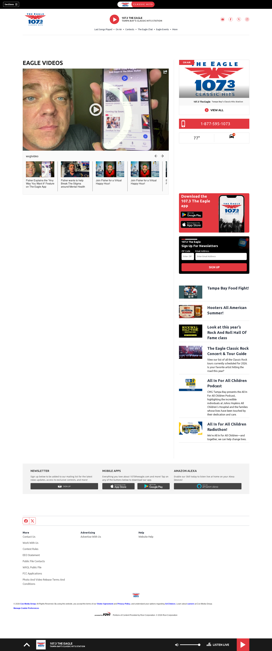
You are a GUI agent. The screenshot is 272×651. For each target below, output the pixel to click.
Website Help (146, 536)
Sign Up (214, 267)
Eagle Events (162, 29)
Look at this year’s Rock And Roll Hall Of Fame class (227, 332)
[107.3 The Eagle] (136, 4)
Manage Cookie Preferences (26, 608)
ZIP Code (185, 251)
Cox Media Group (28, 604)
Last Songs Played (103, 29)
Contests (129, 29)
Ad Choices (170, 604)
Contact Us (29, 536)
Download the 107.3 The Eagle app (195, 201)
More (175, 29)
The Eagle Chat (145, 29)
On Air (119, 29)
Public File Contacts (34, 561)
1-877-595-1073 (215, 123)
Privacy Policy (123, 604)
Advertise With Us (91, 536)
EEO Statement (31, 555)
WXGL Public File (32, 567)
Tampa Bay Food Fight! (228, 288)
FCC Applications (32, 573)
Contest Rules (30, 549)
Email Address (202, 251)
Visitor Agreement (105, 604)
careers (190, 604)
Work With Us (30, 542)
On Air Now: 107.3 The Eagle (214, 92)
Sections (9, 4)
